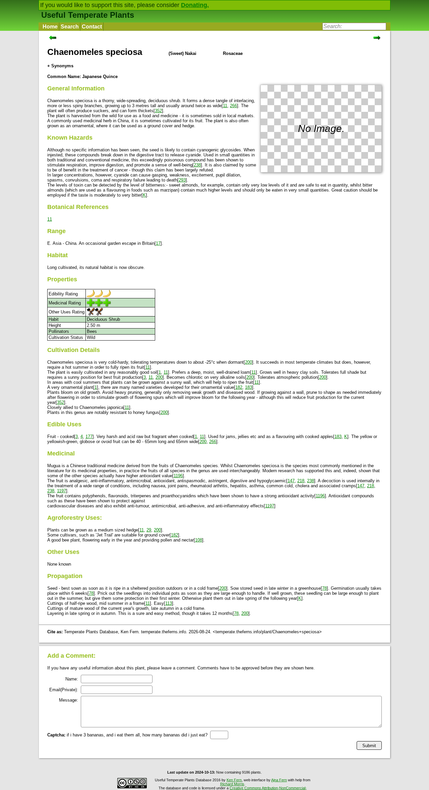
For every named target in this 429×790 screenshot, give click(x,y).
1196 (178, 475)
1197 (61, 490)
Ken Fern (234, 780)
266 (233, 105)
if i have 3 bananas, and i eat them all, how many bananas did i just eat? (127, 734)
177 (89, 436)
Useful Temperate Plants (87, 14)
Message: (68, 700)
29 (148, 529)
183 (248, 387)
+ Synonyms (60, 65)
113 (168, 603)
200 (248, 362)
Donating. (195, 5)
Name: (71, 678)
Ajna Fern (279, 780)
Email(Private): (63, 689)
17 (158, 243)
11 (225, 105)
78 (324, 588)
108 (198, 540)
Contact (92, 26)
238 (197, 164)
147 (291, 480)
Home (50, 26)
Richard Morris (232, 784)
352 (158, 110)
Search (70, 26)
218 (300, 480)
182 (238, 387)
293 (182, 180)
